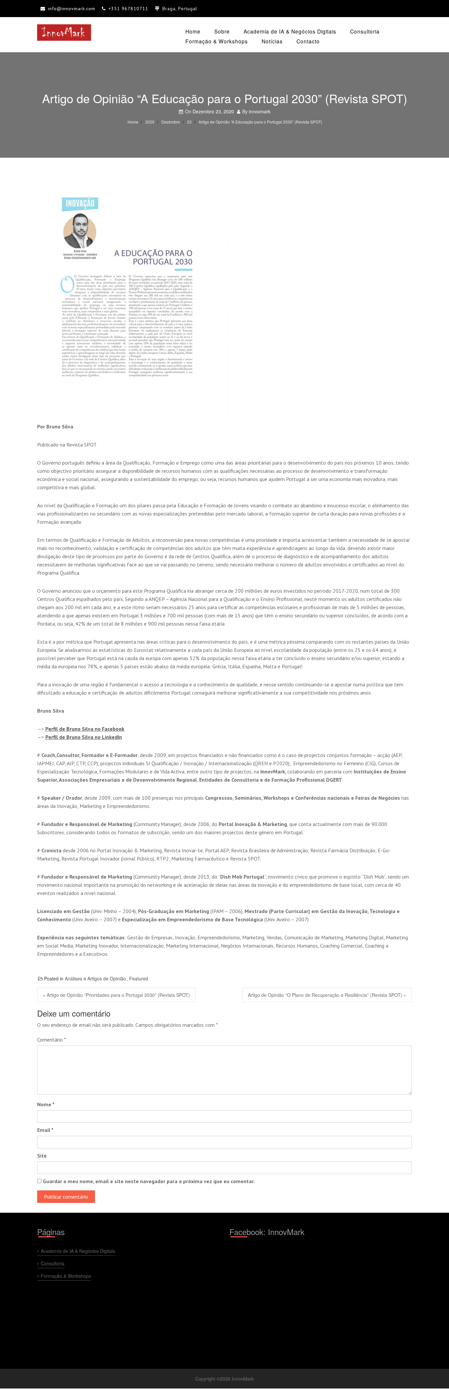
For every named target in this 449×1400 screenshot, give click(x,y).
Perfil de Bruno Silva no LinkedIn (83, 737)
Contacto (308, 41)
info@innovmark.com (71, 8)
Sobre (222, 31)
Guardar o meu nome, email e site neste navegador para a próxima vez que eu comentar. (149, 1181)
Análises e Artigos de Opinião (95, 978)
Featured (138, 978)
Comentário (51, 1039)
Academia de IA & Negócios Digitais (290, 31)
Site (42, 1155)
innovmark (260, 111)
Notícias (272, 41)
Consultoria (365, 31)
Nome (46, 1104)
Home (193, 31)
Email (45, 1130)
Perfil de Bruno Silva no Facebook (84, 728)
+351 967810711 (128, 8)
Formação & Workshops (216, 41)
